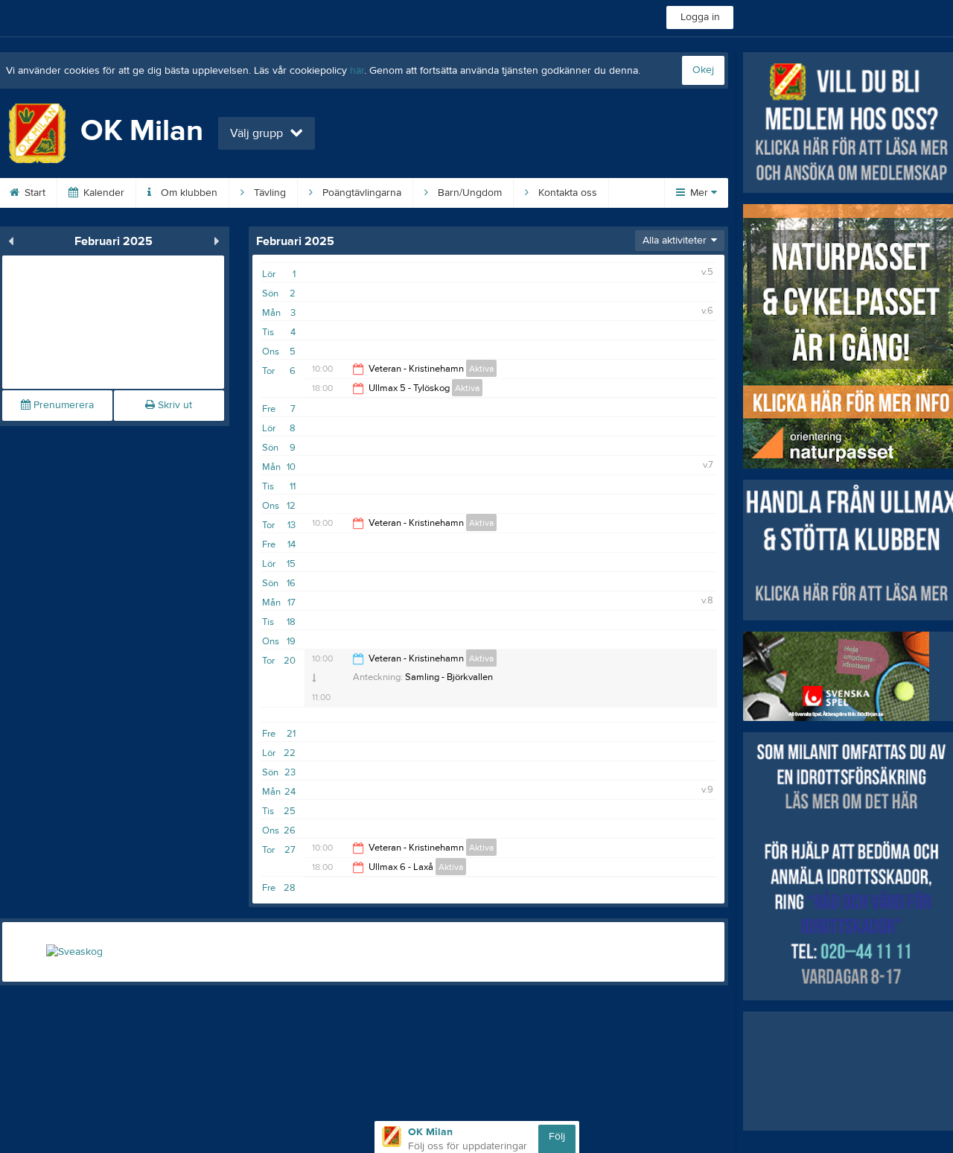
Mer (699, 193)
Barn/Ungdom (468, 193)
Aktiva (481, 369)
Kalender (102, 193)
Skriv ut (173, 405)
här (357, 70)
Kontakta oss (566, 193)
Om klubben (187, 193)
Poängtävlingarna (360, 193)
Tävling (268, 193)
